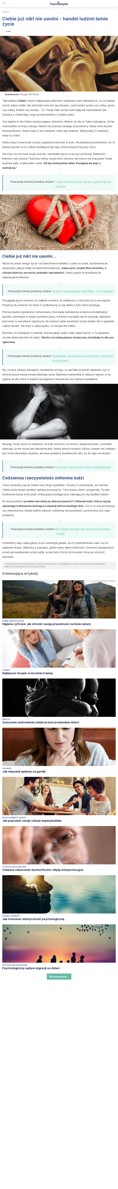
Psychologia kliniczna (14, 867)
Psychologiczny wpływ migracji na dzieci (31, 968)
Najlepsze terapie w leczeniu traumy (27, 673)
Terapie (6, 670)
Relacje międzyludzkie (14, 817)
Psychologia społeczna (14, 965)
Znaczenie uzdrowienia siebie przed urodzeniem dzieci (40, 722)
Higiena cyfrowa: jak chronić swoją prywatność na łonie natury (46, 624)
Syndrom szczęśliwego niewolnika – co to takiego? (82, 291)
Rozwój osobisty (11, 916)
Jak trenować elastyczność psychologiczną (33, 919)
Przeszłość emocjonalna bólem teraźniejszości (83, 467)
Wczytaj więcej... (59, 976)
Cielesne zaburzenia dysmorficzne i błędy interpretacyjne (42, 870)
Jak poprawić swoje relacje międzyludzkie (31, 820)
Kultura (5, 12)
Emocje (6, 719)
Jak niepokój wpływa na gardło (24, 771)
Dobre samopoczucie (13, 621)
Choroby (6, 768)
